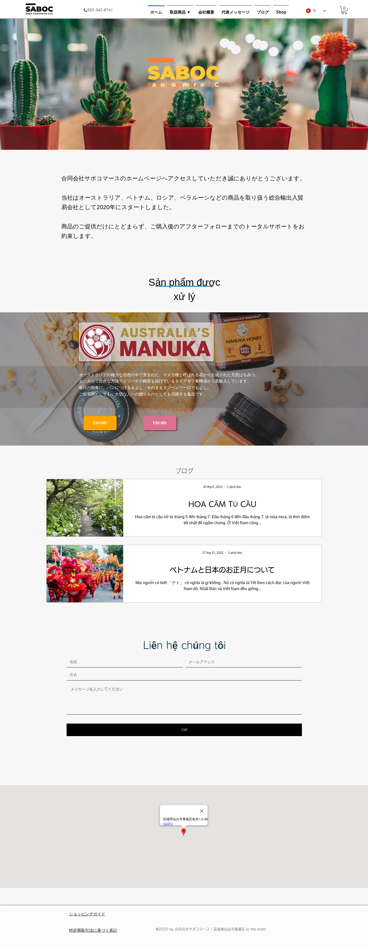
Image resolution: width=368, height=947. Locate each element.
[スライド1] (184, 140)
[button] (180, 10)
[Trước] (27, 84)
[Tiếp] (340, 84)
